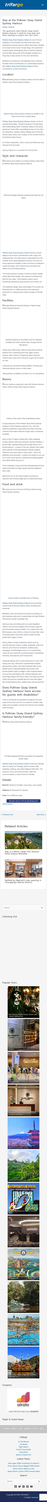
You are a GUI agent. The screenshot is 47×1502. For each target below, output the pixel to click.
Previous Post (7, 815)
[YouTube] (31, 1486)
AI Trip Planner (23, 1442)
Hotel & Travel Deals (23, 1449)
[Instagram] (23, 1486)
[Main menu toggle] (42, 5)
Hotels (4, 27)
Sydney (11, 27)
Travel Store (23, 1452)
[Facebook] (15, 1486)
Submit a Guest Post (23, 1455)
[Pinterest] (27, 1486)
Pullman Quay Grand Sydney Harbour (16, 40)
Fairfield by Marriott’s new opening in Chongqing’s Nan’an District (23, 881)
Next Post (41, 815)
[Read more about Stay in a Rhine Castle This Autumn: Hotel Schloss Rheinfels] (23, 840)
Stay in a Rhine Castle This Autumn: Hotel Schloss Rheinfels (22, 852)
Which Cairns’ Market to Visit (23, 1469)
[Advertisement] (23, 224)
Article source (7, 804)
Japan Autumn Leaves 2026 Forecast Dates (23, 1471)
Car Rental (23, 1444)
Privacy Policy (35, 1495)
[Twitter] (19, 1486)
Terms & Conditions (16, 1497)
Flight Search (23, 1447)
